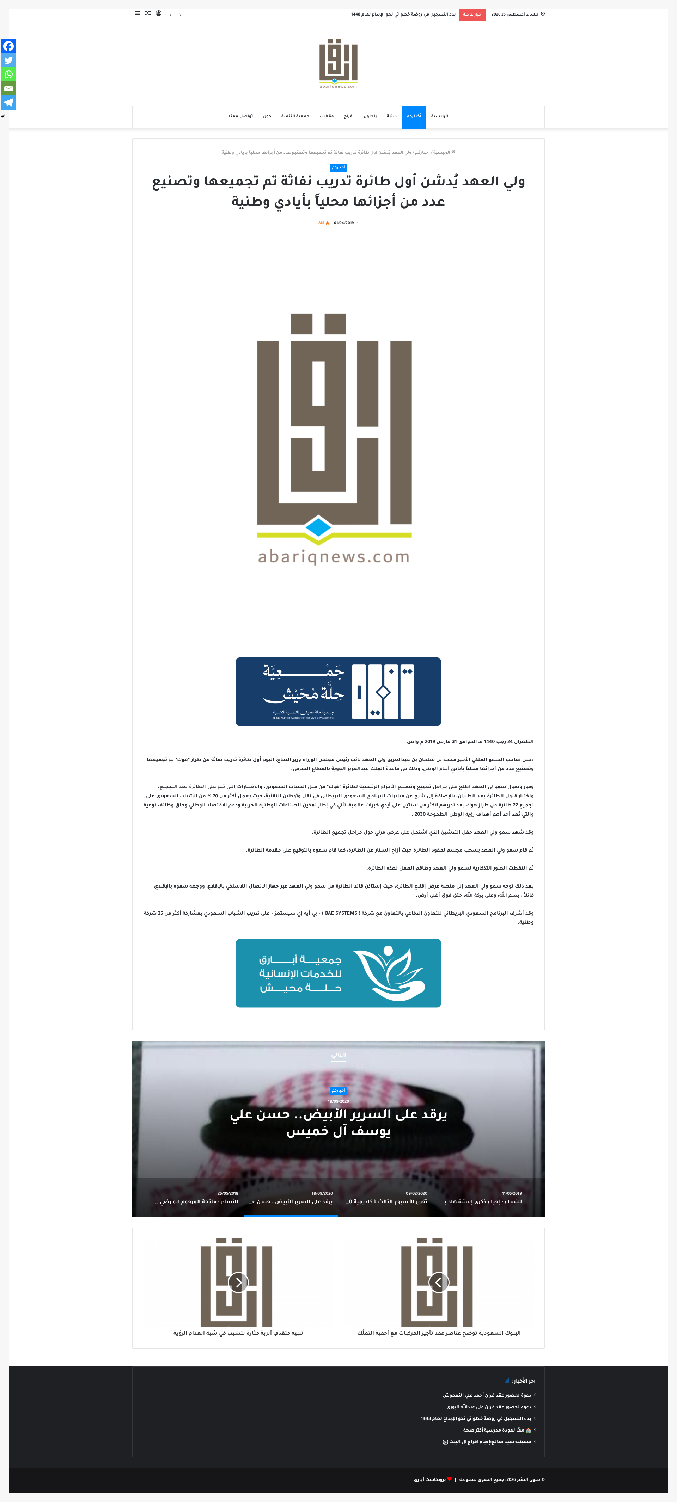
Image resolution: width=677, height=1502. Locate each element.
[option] (338, 1129)
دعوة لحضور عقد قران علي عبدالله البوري (488, 1407)
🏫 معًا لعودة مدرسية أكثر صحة (497, 1430)
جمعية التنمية (295, 117)
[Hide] (3, 116)
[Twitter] (8, 60)
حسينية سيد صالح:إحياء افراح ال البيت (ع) (487, 1442)
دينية (392, 117)
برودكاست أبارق (430, 1480)
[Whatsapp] (8, 74)
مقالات (326, 117)
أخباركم (414, 117)
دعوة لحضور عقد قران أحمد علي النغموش (487, 1395)
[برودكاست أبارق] (338, 64)
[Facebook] (8, 46)
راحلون (370, 117)
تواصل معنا (241, 117)
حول (267, 117)
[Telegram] (8, 102)
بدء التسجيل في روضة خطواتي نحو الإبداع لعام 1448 (403, 15)
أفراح (349, 117)
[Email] (8, 88)
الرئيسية (439, 117)
